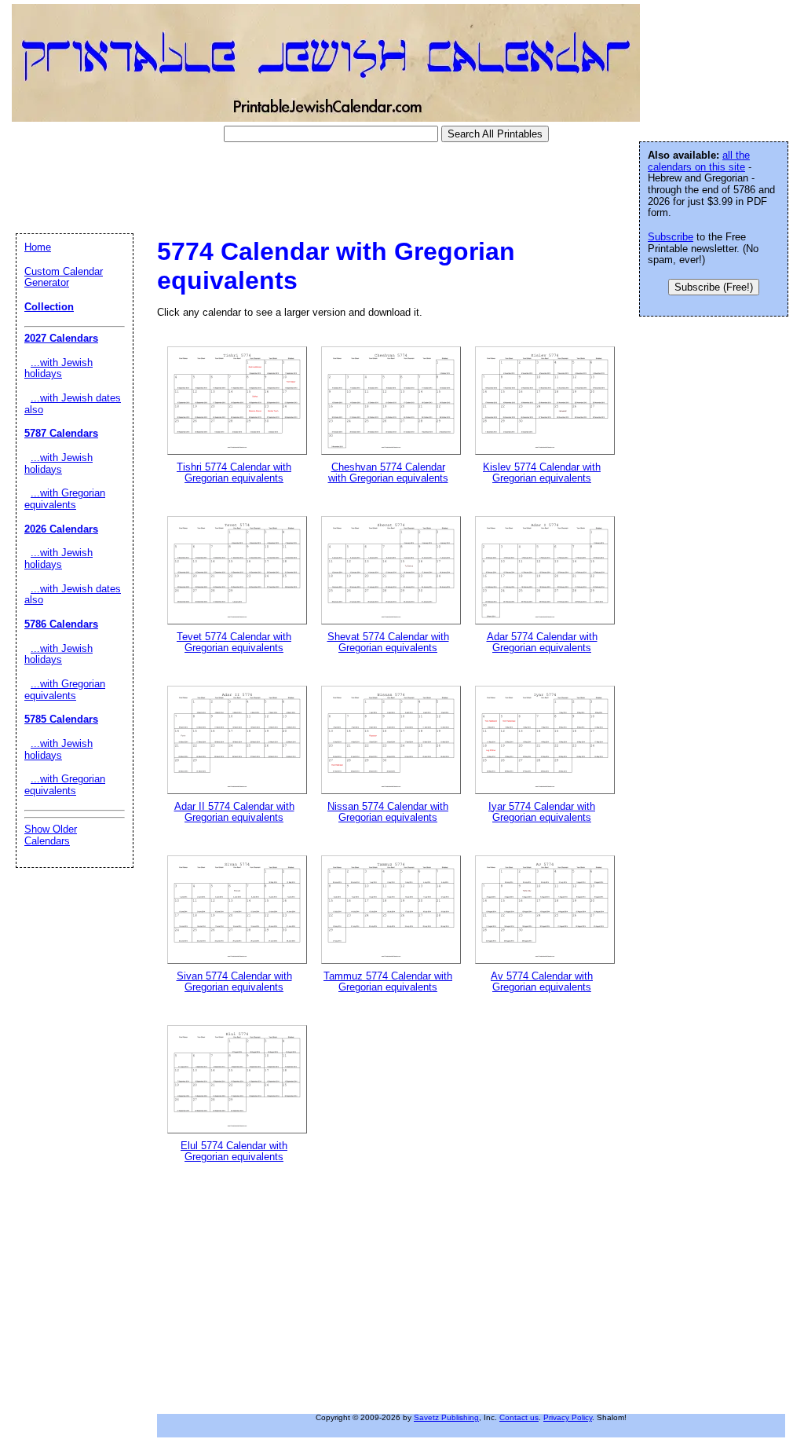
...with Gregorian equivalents (64, 499)
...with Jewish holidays (58, 368)
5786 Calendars (61, 624)
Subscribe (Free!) (713, 287)
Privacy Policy (567, 1417)
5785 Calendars (61, 719)
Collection (49, 307)
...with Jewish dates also (72, 404)
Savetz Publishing (446, 1417)
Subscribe (670, 237)
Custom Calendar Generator (63, 277)
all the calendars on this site (699, 161)
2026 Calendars (61, 529)
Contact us (519, 1417)
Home (37, 247)
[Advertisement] (293, 187)
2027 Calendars (61, 338)
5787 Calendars (61, 433)
